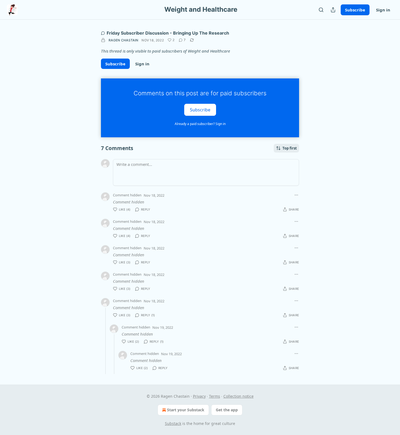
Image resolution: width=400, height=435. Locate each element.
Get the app (227, 409)
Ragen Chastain (123, 40)
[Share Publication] (333, 9)
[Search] (321, 9)
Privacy (199, 396)
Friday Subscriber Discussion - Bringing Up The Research (168, 33)
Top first (289, 148)
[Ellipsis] (296, 195)
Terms (214, 396)
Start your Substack (185, 409)
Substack (173, 423)
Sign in (383, 10)
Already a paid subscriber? (200, 123)
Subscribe (355, 10)
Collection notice (238, 396)
